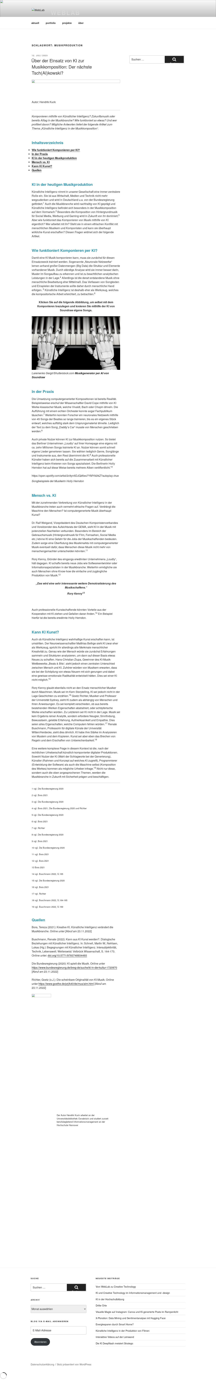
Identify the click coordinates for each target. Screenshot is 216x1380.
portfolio (51, 23)
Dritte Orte (101, 1305)
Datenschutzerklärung (42, 1364)
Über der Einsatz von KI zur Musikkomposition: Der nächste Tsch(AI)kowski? (61, 66)
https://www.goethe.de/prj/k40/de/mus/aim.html (66, 984)
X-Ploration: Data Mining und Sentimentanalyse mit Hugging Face (131, 1318)
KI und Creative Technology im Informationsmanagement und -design (133, 1292)
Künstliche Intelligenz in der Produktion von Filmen (123, 1330)
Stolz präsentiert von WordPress (74, 1364)
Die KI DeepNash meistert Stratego (114, 1343)
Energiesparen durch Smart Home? (115, 1324)
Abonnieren (40, 1341)
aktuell (35, 23)
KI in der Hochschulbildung (110, 1299)
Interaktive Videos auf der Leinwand (115, 1337)
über (81, 23)
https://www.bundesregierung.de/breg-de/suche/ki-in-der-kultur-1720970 (74, 967)
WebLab (65, 12)
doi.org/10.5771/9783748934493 (67, 955)
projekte (67, 23)
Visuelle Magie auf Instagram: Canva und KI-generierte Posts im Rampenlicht (137, 1312)
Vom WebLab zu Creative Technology (116, 1286)
